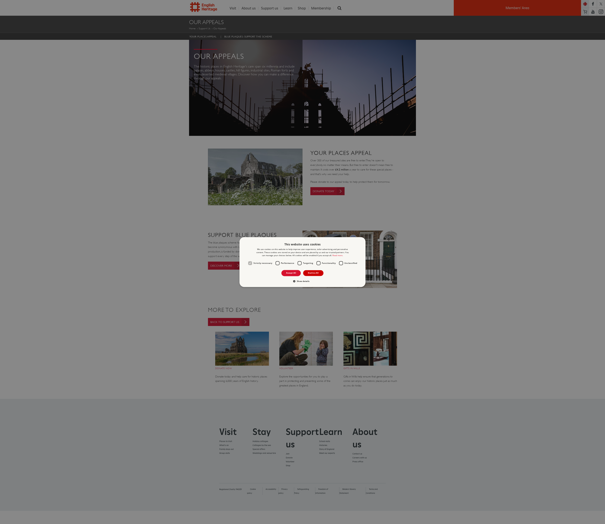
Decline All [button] (313, 273)
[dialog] (302, 262)
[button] (302, 281)
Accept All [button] (291, 273)
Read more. (337, 255)
